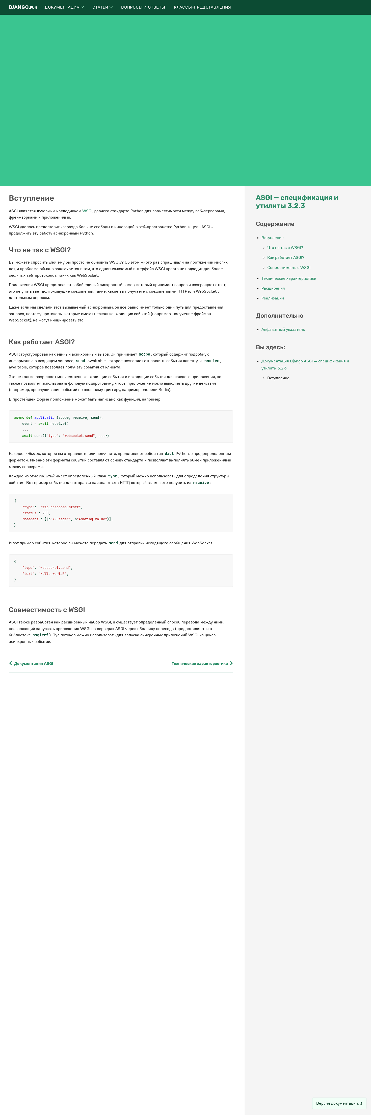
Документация (63, 7)
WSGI (87, 211)
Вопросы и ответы (143, 7)
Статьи (101, 7)
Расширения (273, 288)
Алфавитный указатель (283, 329)
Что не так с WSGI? (285, 247)
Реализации (272, 298)
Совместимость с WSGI (288, 267)
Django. (23, 7)
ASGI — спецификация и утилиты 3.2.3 (297, 202)
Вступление (272, 238)
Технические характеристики (200, 663)
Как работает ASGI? (285, 257)
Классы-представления (202, 7)
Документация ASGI (33, 663)
